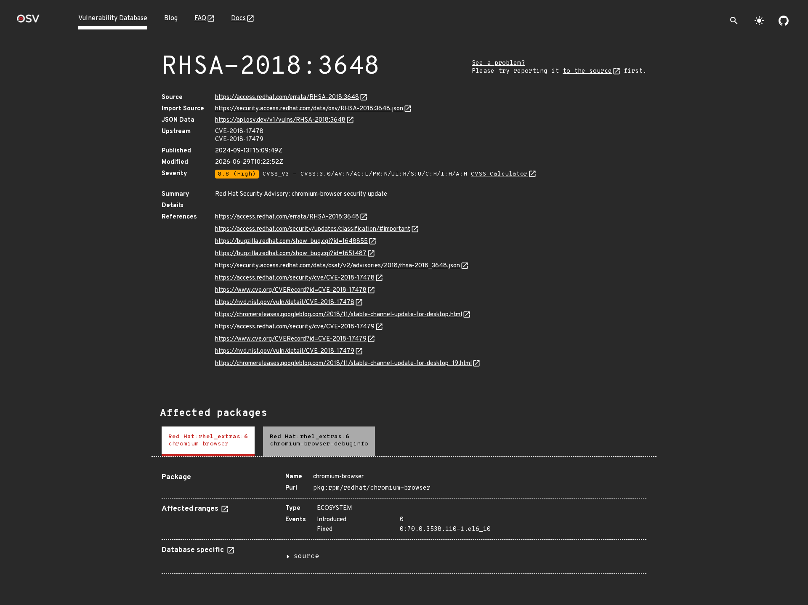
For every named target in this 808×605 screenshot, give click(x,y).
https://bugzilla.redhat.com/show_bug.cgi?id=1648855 (291, 241)
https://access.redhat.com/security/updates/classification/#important (312, 229)
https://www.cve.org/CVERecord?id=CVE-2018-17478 (291, 290)
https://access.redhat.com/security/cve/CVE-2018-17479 (295, 327)
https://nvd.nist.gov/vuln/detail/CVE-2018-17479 (284, 351)
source (306, 556)
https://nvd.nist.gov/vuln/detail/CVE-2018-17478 (284, 302)
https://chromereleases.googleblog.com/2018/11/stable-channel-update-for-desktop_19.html (343, 364)
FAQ (200, 18)
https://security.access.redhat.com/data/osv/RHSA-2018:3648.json (309, 109)
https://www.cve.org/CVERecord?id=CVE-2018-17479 (291, 339)
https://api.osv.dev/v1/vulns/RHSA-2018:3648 (280, 120)
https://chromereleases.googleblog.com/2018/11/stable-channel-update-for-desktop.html (338, 315)
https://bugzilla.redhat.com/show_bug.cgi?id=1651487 (291, 254)
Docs (238, 18)
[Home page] (28, 21)
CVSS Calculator (499, 174)
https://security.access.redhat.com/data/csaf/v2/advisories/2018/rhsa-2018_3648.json (337, 266)
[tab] (208, 441)
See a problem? (498, 63)
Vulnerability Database (112, 18)
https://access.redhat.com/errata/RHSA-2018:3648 (287, 97)
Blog (171, 18)
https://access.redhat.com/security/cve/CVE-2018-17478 (295, 278)
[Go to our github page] (784, 21)
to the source (587, 71)
